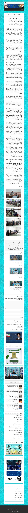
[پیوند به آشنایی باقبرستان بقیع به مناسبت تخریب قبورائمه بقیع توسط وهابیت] (20, 387)
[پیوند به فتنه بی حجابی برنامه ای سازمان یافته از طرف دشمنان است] (16, 271)
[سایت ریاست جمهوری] (14, 470)
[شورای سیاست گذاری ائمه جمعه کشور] (14, 481)
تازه (18, 382)
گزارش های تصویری (18, 434)
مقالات (21, 436)
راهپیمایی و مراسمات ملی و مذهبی (16, 430)
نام (22, 310)
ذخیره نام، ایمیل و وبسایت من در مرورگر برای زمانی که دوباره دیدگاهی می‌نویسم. (15, 322)
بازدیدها (20, 421)
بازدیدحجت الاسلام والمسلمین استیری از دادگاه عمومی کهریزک (12, 242)
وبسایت (21, 317)
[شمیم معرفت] (14, 6)
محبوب (21, 382)
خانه (22, 14)
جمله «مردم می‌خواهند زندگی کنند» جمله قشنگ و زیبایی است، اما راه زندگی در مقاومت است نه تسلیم (16, 263)
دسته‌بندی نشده (19, 428)
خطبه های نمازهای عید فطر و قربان (16, 426)
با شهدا (20, 419)
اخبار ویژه (19, 14)
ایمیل (22, 314)
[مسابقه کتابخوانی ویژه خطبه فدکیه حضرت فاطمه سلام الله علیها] (14, 363)
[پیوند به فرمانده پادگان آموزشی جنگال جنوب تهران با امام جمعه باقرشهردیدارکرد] (20, 391)
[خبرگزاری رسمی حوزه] (14, 475)
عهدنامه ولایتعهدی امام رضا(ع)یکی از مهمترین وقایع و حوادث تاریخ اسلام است (12, 401)
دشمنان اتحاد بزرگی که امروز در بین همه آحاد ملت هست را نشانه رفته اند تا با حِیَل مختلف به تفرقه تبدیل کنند (16, 288)
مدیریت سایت (16, 23)
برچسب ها (11, 382)
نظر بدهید (20, 25)
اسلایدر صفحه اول (15, 24)
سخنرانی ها (10, 24)
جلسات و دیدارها (19, 423)
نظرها (15, 382)
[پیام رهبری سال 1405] (14, 342)
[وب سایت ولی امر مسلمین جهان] (14, 464)
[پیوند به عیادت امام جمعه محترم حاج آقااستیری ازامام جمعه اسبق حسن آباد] (20, 396)
